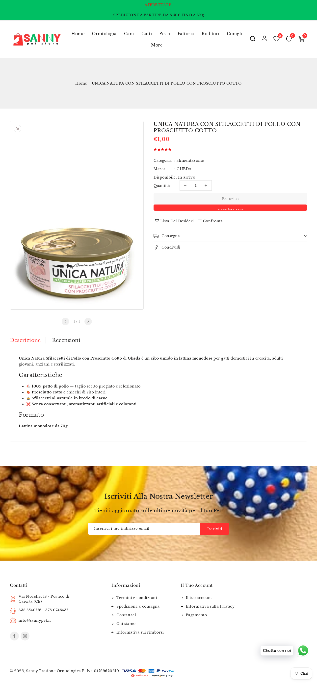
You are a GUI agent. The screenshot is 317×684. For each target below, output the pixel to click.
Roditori (210, 33)
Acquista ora (230, 209)
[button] (252, 39)
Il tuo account (199, 597)
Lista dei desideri (177, 221)
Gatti (146, 33)
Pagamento (196, 615)
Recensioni (66, 340)
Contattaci (126, 615)
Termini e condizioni (136, 597)
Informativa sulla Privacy (210, 606)
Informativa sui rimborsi (140, 632)
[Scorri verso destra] (88, 321)
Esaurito (230, 198)
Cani (129, 33)
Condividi (171, 247)
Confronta (213, 221)
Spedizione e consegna (138, 606)
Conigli (234, 33)
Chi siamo (126, 623)
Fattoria (186, 33)
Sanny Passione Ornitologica (53, 671)
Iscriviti (214, 529)
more (156, 45)
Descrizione (25, 340)
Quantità (162, 185)
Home (81, 83)
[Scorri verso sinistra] (65, 321)
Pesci (164, 33)
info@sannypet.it (35, 620)
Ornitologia (104, 33)
